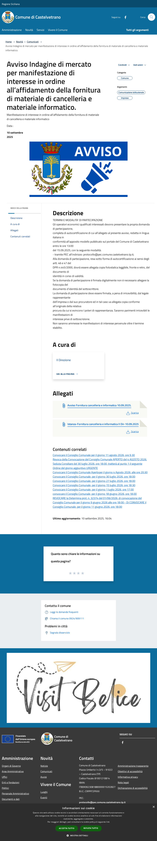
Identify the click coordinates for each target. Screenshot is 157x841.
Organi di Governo (11, 766)
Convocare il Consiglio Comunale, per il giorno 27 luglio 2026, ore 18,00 (94, 481)
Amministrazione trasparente (133, 766)
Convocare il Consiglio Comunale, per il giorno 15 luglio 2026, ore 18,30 (94, 485)
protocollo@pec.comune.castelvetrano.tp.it (102, 802)
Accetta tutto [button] (66, 828)
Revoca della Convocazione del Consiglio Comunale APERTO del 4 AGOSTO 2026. (100, 459)
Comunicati (33, 42)
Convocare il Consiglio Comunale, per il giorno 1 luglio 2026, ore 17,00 (93, 489)
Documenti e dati (11, 799)
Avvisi (43, 777)
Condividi (122, 65)
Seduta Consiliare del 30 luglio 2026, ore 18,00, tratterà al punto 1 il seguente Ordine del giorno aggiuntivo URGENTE (97, 466)
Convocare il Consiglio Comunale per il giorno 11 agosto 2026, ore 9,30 (94, 455)
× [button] (153, 807)
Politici (5, 788)
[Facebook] (124, 17)
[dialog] (78, 822)
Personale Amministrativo (15, 793)
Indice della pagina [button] (19, 208)
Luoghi (44, 792)
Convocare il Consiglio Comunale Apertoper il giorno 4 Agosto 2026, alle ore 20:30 (100, 472)
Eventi (43, 797)
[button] (78, 835)
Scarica (135, 413)
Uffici (4, 777)
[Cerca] (151, 17)
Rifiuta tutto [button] (91, 828)
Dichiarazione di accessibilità (132, 788)
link (107, 822)
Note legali (123, 782)
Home (9, 42)
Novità (19, 42)
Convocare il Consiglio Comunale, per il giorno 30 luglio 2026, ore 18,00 (94, 477)
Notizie (44, 766)
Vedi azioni (138, 65)
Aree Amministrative (13, 771)
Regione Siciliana (11, 4)
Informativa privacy (128, 777)
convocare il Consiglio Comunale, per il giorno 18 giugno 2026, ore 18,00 (95, 494)
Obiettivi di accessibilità (130, 771)
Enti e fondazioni (10, 782)
